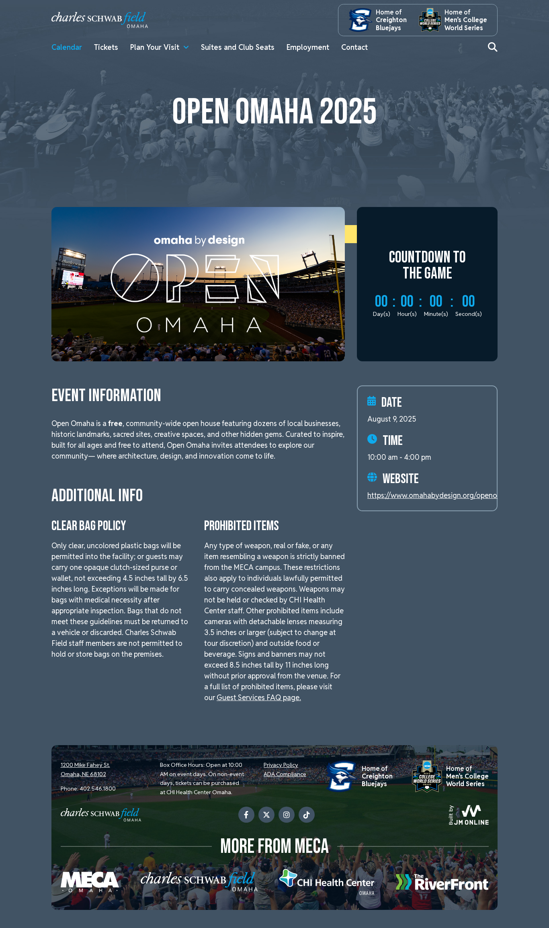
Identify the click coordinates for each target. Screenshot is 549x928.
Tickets (106, 47)
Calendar (66, 47)
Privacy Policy (281, 764)
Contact (354, 47)
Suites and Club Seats (237, 47)
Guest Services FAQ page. (259, 697)
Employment (308, 47)
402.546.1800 (98, 788)
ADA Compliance (285, 774)
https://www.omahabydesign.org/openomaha (441, 495)
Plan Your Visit (154, 47)
